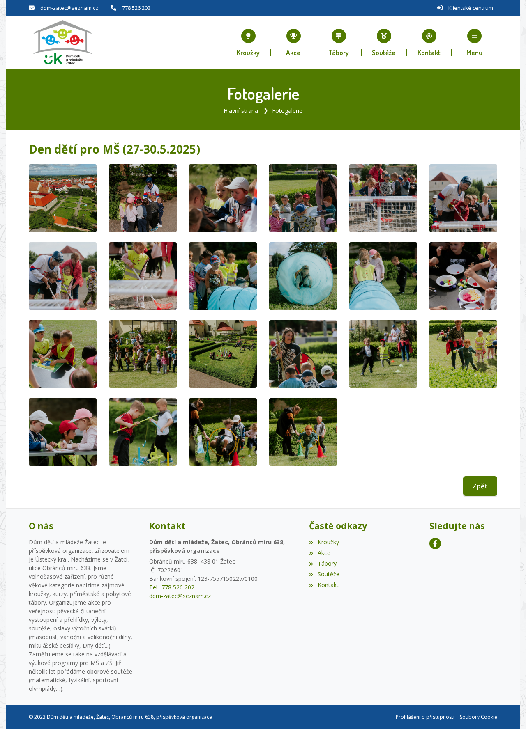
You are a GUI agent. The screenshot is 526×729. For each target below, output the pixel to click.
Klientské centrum (470, 7)
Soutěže (328, 574)
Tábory (327, 563)
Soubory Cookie (478, 716)
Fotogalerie (287, 111)
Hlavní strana (241, 111)
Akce (324, 553)
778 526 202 (136, 7)
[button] (474, 42)
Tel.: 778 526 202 (171, 587)
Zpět (480, 486)
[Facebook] (435, 543)
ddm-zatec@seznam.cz (69, 7)
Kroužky (328, 542)
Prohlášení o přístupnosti (425, 716)
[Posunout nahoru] (507, 710)
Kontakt (328, 585)
